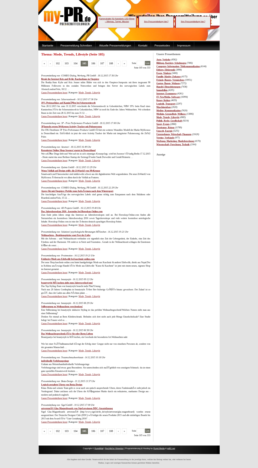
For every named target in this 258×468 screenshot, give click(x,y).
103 (67, 63)
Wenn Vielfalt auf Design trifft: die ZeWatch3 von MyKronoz (70, 170)
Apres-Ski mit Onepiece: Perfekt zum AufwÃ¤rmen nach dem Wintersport (77, 191)
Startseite (47, 45)
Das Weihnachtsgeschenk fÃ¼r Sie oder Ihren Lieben (67, 333)
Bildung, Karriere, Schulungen (171, 63)
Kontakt (142, 45)
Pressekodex (162, 45)
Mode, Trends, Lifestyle (167, 117)
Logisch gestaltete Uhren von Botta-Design (61, 384)
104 (75, 63)
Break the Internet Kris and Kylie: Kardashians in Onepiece (70, 79)
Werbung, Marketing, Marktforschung (175, 141)
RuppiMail (98, 448)
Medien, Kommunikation (168, 110)
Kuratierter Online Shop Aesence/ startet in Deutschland (68, 150)
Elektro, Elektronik (165, 69)
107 (102, 63)
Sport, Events (163, 124)
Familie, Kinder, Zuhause (168, 76)
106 (93, 63)
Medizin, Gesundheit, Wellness (171, 114)
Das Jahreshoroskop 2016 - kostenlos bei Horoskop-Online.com (72, 211)
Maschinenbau (163, 107)
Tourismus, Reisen (165, 127)
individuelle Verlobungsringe (55, 361)
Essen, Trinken (163, 73)
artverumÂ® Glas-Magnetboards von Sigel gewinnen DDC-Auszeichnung (77, 408)
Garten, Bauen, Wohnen (168, 83)
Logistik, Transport (165, 103)
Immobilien (162, 90)
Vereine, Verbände (165, 137)
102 (58, 63)
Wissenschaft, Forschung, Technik (173, 144)
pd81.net (171, 448)
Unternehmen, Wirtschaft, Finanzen (173, 134)
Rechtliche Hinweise (114, 448)
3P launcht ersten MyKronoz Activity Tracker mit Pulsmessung (71, 126)
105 (84, 63)
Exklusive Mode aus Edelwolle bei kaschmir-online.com (68, 259)
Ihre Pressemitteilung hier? (156, 21)
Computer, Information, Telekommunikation (178, 66)
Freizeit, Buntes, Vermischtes (170, 80)
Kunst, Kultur (163, 100)
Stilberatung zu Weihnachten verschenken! (62, 306)
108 (111, 63)
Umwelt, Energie (164, 131)
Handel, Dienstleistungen (168, 86)
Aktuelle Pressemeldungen (115, 45)
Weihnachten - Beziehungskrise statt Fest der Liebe (65, 235)
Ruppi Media (159, 448)
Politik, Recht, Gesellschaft (169, 120)
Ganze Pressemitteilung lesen (54, 92)
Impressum (184, 45)
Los (148, 63)
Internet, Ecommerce (166, 93)
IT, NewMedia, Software (168, 97)
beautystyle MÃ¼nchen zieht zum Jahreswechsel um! (67, 282)
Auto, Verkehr (163, 59)
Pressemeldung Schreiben (76, 45)
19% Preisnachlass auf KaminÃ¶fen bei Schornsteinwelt (68, 102)
